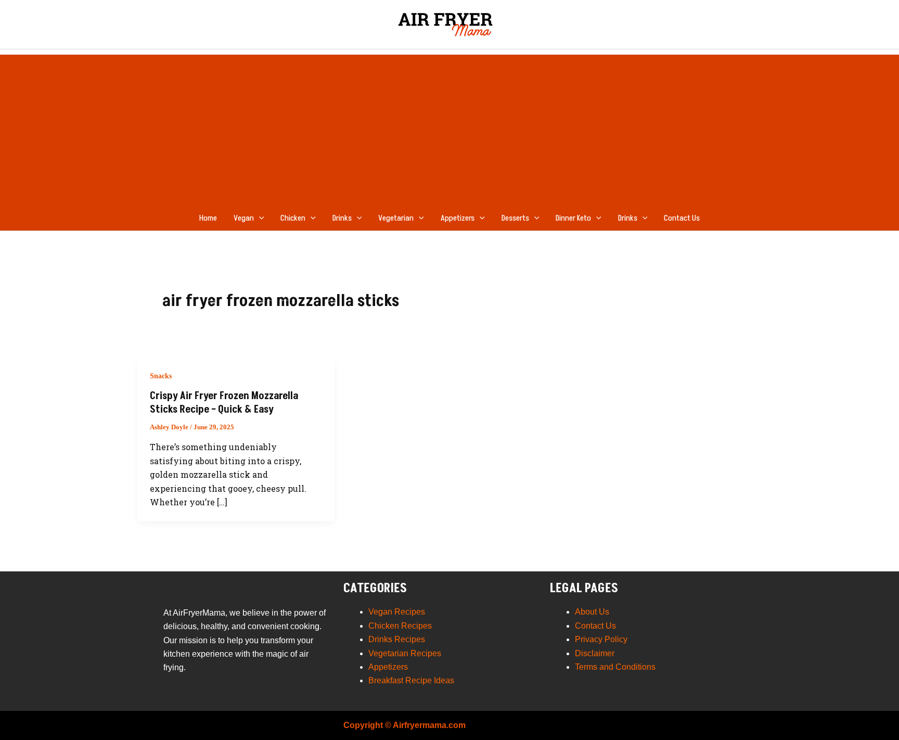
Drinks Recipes (396, 639)
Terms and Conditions (615, 666)
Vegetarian (396, 218)
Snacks (161, 376)
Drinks (342, 218)
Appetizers (457, 218)
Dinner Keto (573, 218)
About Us (592, 611)
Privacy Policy (601, 639)
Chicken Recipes (400, 625)
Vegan (244, 218)
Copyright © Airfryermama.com (404, 725)
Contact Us (682, 218)
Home (208, 218)
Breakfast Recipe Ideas (411, 680)
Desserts (515, 218)
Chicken (292, 218)
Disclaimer (594, 653)
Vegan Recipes (396, 611)
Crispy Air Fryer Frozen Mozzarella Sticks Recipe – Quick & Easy (224, 403)
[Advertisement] (449, 127)
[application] (259, 218)
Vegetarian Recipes (404, 653)
